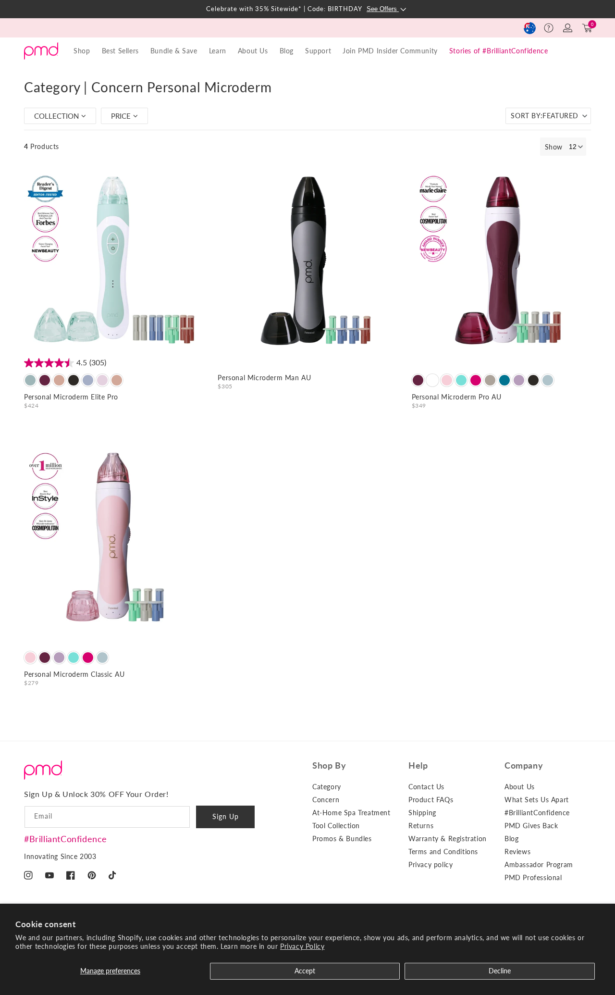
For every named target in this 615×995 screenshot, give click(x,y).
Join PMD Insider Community (390, 51)
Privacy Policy (302, 946)
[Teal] (461, 380)
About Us (519, 787)
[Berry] (44, 380)
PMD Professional (533, 877)
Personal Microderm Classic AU (74, 674)
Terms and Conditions (443, 851)
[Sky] (30, 380)
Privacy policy (430, 864)
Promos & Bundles (342, 838)
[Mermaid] (504, 380)
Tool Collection (336, 825)
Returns (420, 825)
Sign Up (225, 816)
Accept (305, 971)
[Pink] (475, 380)
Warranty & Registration (447, 838)
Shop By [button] (329, 765)
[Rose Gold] (117, 380)
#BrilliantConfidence (65, 839)
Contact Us (426, 787)
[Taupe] (490, 380)
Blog (287, 51)
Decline (500, 971)
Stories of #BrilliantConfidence (498, 51)
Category (326, 787)
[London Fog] (88, 380)
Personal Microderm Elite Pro (71, 397)
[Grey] (547, 380)
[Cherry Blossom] (102, 380)
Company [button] (523, 765)
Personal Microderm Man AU (264, 377)
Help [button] (418, 765)
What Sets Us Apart (536, 800)
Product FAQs (430, 800)
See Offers (383, 8)
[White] (432, 380)
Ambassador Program (538, 864)
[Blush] (447, 380)
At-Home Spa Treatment (351, 812)
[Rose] (59, 380)
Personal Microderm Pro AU (457, 397)
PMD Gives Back (531, 825)
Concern (325, 800)
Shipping (422, 812)
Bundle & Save (173, 51)
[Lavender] (519, 380)
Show (554, 147)
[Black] (73, 380)
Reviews (517, 851)
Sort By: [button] (544, 116)
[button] (548, 27)
